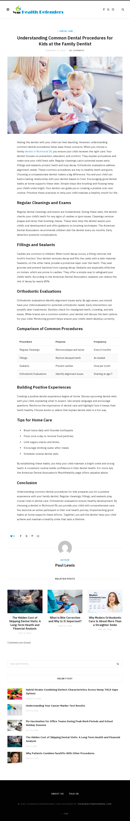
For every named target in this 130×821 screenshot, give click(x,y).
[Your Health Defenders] (38, 10)
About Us (57, 793)
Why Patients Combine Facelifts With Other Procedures (60, 753)
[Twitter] (6, 162)
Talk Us (74, 793)
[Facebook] (6, 153)
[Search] (121, 9)
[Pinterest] (6, 170)
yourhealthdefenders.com (95, 804)
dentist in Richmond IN (38, 151)
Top (65, 813)
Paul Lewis (65, 565)
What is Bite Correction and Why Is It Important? (65, 619)
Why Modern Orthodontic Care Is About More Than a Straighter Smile (105, 621)
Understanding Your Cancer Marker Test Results (55, 705)
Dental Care (66, 31)
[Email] (6, 179)
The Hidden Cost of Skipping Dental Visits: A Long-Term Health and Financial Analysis (25, 623)
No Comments (76, 50)
